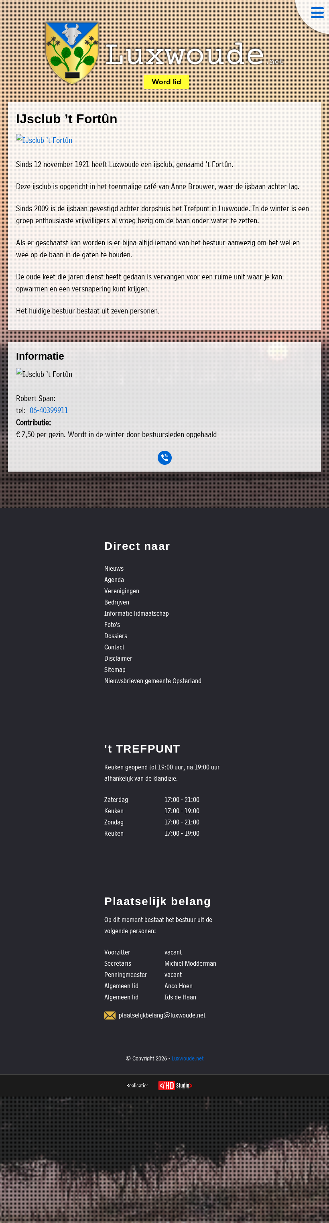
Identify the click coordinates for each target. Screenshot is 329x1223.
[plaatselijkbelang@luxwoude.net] (110, 1015)
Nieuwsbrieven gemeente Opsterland (152, 680)
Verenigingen (121, 590)
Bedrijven (116, 602)
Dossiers (115, 635)
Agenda (114, 579)
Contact (114, 647)
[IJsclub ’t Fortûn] (164, 140)
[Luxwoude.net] (164, 53)
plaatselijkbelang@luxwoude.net (162, 1015)
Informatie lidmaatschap (136, 613)
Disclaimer (118, 658)
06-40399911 (49, 410)
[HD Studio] (175, 1086)
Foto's (112, 624)
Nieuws (114, 568)
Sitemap (115, 669)
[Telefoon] (165, 458)
